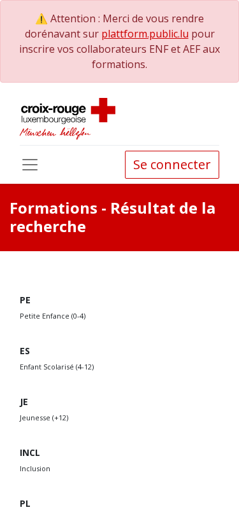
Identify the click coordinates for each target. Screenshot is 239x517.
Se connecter (172, 164)
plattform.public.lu (145, 34)
